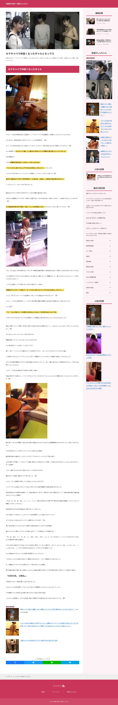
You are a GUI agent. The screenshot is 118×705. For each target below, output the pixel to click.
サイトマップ (56, 692)
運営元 (43, 692)
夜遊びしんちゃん (72, 692)
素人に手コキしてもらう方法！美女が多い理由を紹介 (103, 20)
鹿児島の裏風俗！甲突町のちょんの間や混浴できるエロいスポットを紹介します (104, 41)
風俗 (104, 23)
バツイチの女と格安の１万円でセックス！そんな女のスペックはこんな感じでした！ (106, 126)
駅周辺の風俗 (105, 44)
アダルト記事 (105, 33)
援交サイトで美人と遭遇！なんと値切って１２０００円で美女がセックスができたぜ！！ (47, 609)
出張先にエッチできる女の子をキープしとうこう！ (106, 154)
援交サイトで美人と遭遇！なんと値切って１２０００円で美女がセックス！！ (106, 109)
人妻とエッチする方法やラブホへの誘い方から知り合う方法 (39, 641)
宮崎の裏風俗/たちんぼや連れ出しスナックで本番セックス (104, 30)
